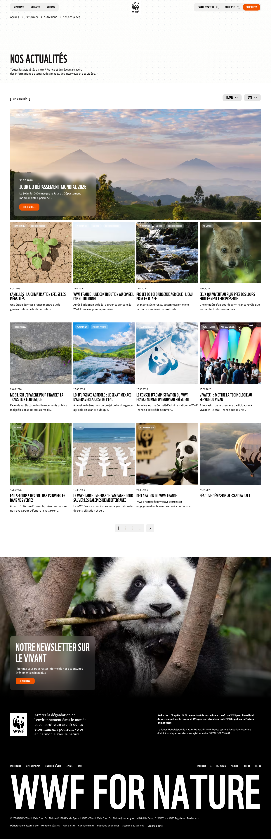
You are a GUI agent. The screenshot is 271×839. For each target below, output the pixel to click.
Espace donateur (206, 7)
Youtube (234, 766)
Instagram (221, 766)
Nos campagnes (33, 766)
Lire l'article (29, 207)
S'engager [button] (35, 7)
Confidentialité (86, 826)
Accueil (14, 17)
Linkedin (246, 766)
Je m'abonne (25, 681)
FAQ (79, 766)
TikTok (258, 766)
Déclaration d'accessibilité (24, 826)
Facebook (201, 766)
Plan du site (68, 826)
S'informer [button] (19, 7)
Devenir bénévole (53, 766)
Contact (70, 766)
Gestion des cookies (133, 826)
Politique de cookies (108, 826)
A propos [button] (51, 7)
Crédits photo (155, 826)
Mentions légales (50, 826)
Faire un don (251, 7)
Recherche (230, 7)
